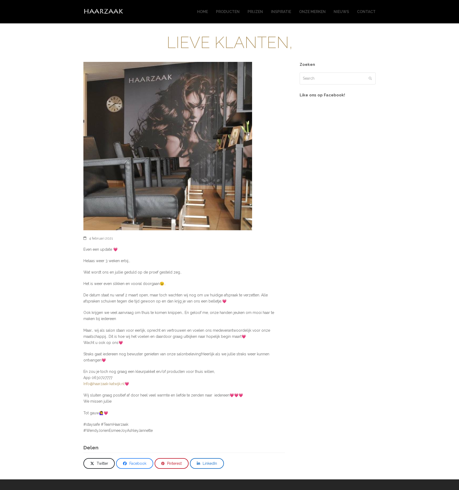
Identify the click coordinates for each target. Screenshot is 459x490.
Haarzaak (103, 11)
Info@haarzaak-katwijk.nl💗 (106, 384)
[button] (99, 463)
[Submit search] (370, 78)
